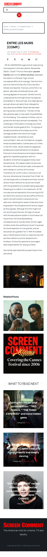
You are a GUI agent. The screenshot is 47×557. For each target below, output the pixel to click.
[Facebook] (8, 59)
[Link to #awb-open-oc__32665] (19, 15)
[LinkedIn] (29, 59)
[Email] (36, 59)
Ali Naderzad (34, 52)
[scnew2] (12, 3)
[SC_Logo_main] (23, 523)
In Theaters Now (28, 461)
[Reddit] (22, 59)
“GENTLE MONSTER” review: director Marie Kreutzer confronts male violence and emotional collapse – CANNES (23, 491)
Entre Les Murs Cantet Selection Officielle (26, 54)
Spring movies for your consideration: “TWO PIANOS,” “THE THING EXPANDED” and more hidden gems (23, 410)
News (28, 423)
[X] (15, 59)
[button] (5, 315)
